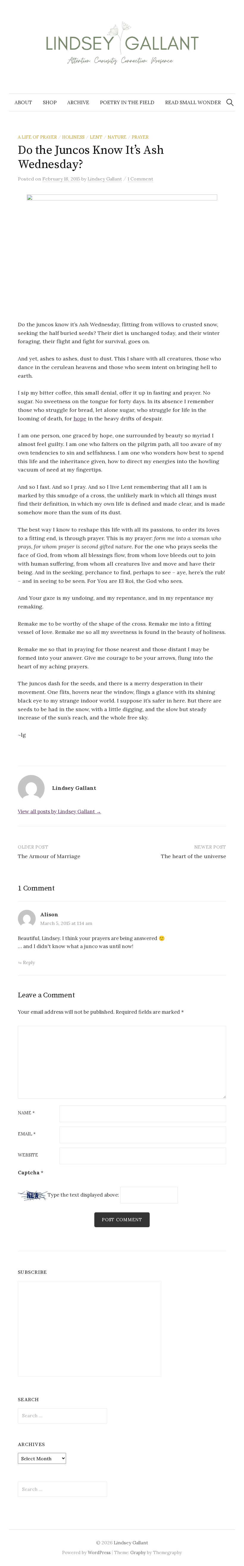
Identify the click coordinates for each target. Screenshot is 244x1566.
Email (27, 1134)
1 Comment (140, 179)
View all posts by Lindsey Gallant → (59, 811)
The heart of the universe (193, 856)
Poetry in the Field (127, 102)
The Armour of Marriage (49, 856)
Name (26, 1113)
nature (117, 137)
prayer (140, 137)
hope (79, 418)
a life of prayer (37, 137)
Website (28, 1155)
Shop (50, 102)
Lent (96, 137)
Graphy (138, 1552)
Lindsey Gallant (131, 1543)
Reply (29, 962)
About (23, 102)
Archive (78, 102)
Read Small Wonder (193, 102)
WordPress (99, 1552)
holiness (73, 137)
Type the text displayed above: (83, 1195)
